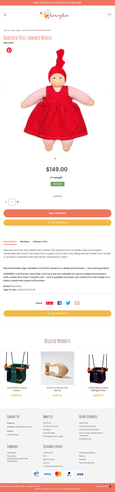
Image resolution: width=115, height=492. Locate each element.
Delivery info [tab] (40, 241)
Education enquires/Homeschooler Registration (17, 458)
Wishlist (82, 459)
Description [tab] (10, 241)
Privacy (57, 489)
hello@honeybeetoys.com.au (19, 427)
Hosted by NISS (102, 486)
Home (7, 30)
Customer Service (52, 446)
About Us (48, 416)
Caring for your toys (87, 426)
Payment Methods (87, 463)
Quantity (57, 196)
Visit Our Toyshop (50, 426)
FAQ (44, 456)
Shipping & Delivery (87, 452)
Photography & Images (53, 436)
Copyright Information (71, 489)
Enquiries (12, 446)
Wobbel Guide (85, 439)
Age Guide (83, 423)
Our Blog (46, 429)
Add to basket (57, 213)
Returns (82, 456)
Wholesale (11, 452)
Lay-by (46, 463)
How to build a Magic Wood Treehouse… (91, 434)
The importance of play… (89, 429)
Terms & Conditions (43, 489)
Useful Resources (88, 416)
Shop (12, 30)
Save (50, 303)
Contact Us (13, 416)
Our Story (47, 423)
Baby (18, 30)
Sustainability (49, 433)
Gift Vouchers (49, 459)
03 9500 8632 (13, 435)
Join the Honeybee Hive (53, 466)
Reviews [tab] (25, 241)
